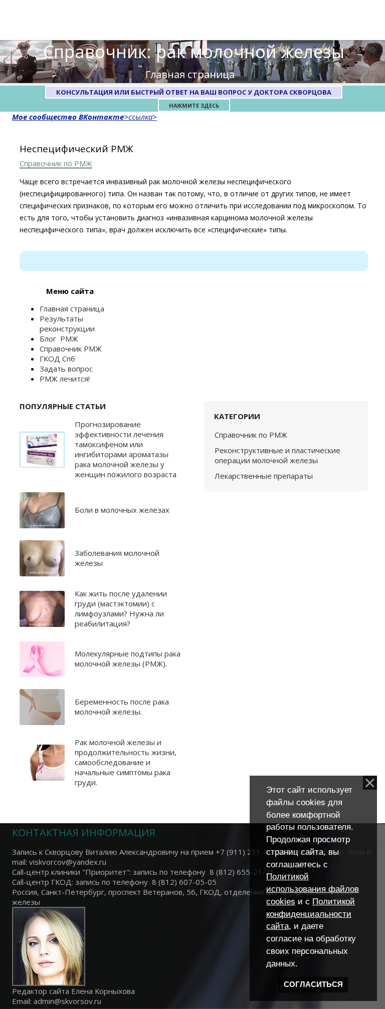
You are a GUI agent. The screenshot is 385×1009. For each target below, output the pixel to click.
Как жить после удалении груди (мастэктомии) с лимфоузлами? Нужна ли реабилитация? (121, 608)
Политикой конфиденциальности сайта (310, 914)
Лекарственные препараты (264, 476)
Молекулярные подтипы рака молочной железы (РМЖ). (127, 658)
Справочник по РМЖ (56, 163)
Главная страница (190, 74)
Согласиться (313, 984)
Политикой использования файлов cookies (312, 889)
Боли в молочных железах (122, 510)
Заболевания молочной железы (117, 558)
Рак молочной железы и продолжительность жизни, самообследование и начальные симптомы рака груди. (125, 762)
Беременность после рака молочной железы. (122, 707)
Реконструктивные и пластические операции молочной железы (277, 455)
